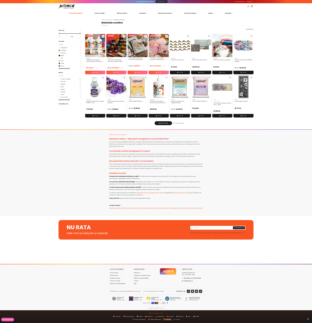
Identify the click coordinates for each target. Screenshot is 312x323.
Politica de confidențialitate (117, 283)
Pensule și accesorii (165, 13)
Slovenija (179, 316)
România (167, 319)
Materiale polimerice (164, 208)
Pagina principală (106, 20)
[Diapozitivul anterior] (214, 45)
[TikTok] (200, 291)
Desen (210, 13)
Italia (188, 316)
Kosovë (177, 319)
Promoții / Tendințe (75, 13)
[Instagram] (192, 291)
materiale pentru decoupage (145, 193)
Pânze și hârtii (122, 13)
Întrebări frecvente (115, 278)
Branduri (228, 13)
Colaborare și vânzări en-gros (142, 275)
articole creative (160, 193)
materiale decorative (180, 193)
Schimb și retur (114, 275)
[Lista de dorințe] (248, 6)
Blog (135, 283)
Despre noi (137, 272)
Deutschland (159, 316)
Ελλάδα (196, 316)
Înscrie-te (250, 1)
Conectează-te (240, 1)
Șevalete (142, 13)
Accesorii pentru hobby (150, 208)
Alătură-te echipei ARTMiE (141, 278)
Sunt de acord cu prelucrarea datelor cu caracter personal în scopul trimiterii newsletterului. (216, 233)
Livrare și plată (114, 272)
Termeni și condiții (115, 281)
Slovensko (117, 316)
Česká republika (128, 316)
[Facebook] (188, 291)
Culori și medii (99, 13)
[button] (250, 29)
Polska (139, 316)
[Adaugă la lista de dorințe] (103, 36)
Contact (136, 281)
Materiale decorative (196, 208)
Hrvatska (170, 316)
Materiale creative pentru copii (180, 208)
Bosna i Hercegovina (139, 319)
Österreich (149, 316)
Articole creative (190, 13)
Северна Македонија (154, 319)
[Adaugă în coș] (95, 72)
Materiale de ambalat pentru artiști (131, 208)
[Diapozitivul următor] (230, 45)
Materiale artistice (114, 208)
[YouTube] (196, 291)
